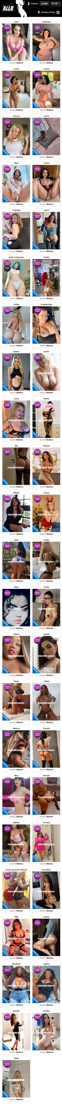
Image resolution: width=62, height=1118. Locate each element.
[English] (53, 3)
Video (37, 33)
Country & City (47, 12)
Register (34, 4)
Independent (7, 28)
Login (44, 4)
